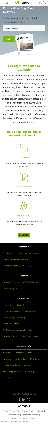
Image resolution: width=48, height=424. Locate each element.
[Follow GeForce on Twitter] (28, 399)
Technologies (31, 371)
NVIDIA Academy (11, 323)
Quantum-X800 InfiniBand (15, 259)
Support (20, 305)
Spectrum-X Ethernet (29, 253)
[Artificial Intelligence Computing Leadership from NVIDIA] (22, 2)
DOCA (30, 265)
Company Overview (23, 352)
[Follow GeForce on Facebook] (19, 399)
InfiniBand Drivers (29, 336)
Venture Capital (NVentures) (27, 359)
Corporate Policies (30, 414)
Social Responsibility (12, 371)
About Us (7, 352)
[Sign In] (45, 2)
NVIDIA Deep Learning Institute (17, 330)
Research (28, 365)
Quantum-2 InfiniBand (13, 265)
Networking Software (13, 288)
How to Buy (8, 305)
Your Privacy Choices (26, 411)
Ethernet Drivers (10, 336)
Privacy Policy (9, 411)
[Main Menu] (2, 3)
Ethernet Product (11, 282)
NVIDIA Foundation (12, 365)
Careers (6, 377)
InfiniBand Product (30, 282)
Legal (40, 411)
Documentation (30, 311)
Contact (33, 418)
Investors (7, 359)
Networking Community (14, 317)
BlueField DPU (9, 253)
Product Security (19, 418)
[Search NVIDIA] (6, 2)
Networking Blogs (11, 311)
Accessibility (13, 414)
